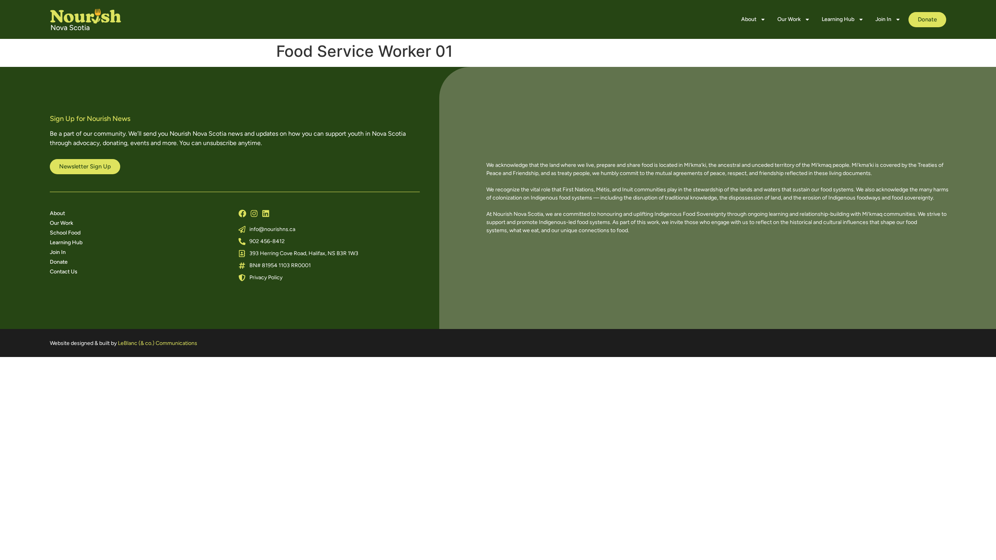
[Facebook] (242, 213)
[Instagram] (254, 213)
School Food (65, 232)
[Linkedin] (266, 213)
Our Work (789, 19)
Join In (883, 19)
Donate (59, 262)
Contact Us (63, 271)
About (748, 19)
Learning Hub (838, 19)
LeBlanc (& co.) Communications (157, 343)
